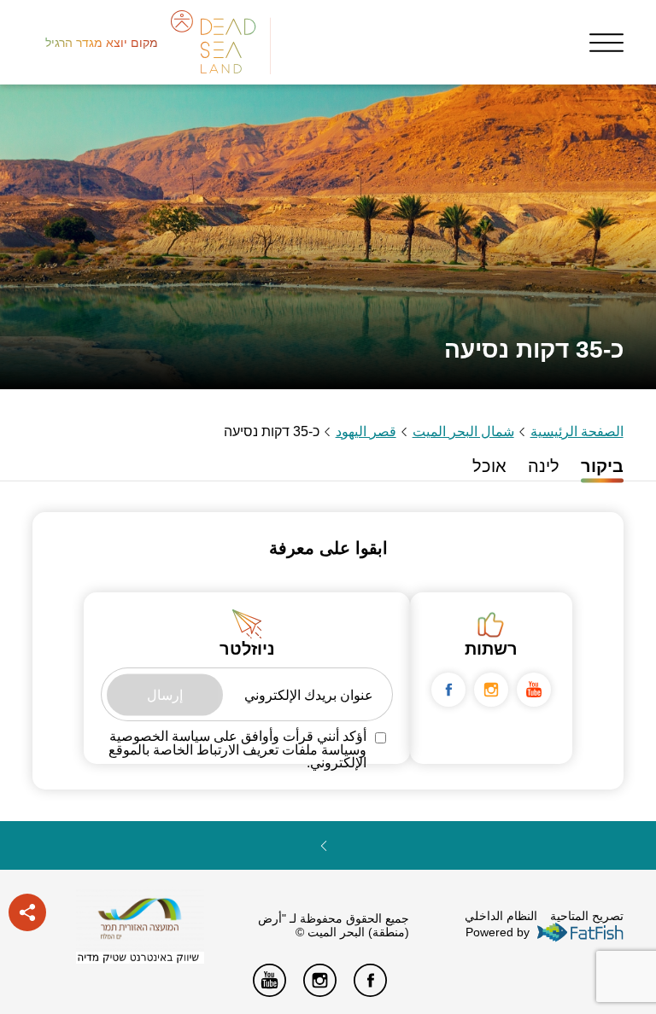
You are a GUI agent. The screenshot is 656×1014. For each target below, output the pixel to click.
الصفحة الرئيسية (577, 431)
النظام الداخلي (501, 916)
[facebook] (448, 690)
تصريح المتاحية (587, 916)
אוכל (489, 466)
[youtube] (534, 690)
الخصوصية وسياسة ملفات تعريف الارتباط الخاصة (237, 743)
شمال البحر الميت (463, 431)
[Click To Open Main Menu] (606, 43)
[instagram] (491, 690)
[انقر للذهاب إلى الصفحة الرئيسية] (140, 919)
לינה (543, 466)
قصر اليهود (366, 431)
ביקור (602, 466)
